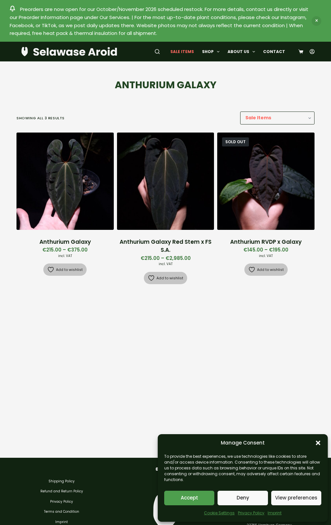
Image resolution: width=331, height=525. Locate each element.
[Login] (312, 51)
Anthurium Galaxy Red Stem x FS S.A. (165, 246)
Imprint (275, 513)
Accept (189, 497)
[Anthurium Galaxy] (65, 181)
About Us (238, 51)
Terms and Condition (61, 511)
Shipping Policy (61, 481)
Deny (243, 497)
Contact (274, 51)
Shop (208, 51)
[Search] (157, 51)
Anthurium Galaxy (65, 242)
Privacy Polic (60, 501)
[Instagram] (157, 469)
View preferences (296, 497)
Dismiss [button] (316, 21)
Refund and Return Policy (61, 491)
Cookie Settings (219, 513)
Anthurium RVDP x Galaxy (266, 242)
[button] (318, 443)
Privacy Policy (251, 513)
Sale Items (182, 51)
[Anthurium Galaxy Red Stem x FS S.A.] (165, 181)
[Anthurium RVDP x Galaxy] (266, 181)
